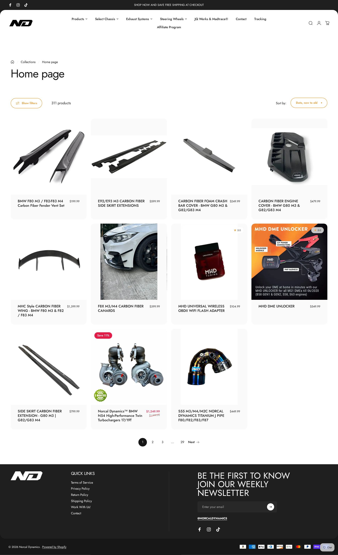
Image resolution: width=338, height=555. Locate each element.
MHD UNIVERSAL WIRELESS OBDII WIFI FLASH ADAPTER (201, 308)
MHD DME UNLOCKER (277, 306)
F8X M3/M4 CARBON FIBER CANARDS (121, 308)
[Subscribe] (270, 506)
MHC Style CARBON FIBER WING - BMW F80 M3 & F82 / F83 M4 (41, 311)
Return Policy (79, 495)
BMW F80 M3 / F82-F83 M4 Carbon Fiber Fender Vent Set (41, 203)
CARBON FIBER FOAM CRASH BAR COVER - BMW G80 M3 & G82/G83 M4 (202, 206)
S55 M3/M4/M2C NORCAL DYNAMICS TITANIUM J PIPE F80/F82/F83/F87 (201, 416)
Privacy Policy (80, 489)
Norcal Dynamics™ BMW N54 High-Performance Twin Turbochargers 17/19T (120, 416)
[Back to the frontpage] (12, 62)
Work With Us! (80, 507)
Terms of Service (82, 483)
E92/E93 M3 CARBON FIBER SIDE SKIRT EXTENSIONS (121, 203)
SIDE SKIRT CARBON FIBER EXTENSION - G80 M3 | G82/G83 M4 (40, 416)
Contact (76, 513)
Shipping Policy (81, 501)
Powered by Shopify (54, 547)
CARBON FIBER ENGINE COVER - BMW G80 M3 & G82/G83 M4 (279, 206)
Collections (28, 62)
